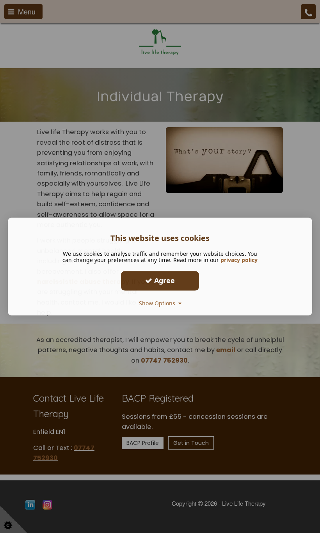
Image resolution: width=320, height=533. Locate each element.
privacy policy (239, 260)
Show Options (158, 303)
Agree (163, 280)
